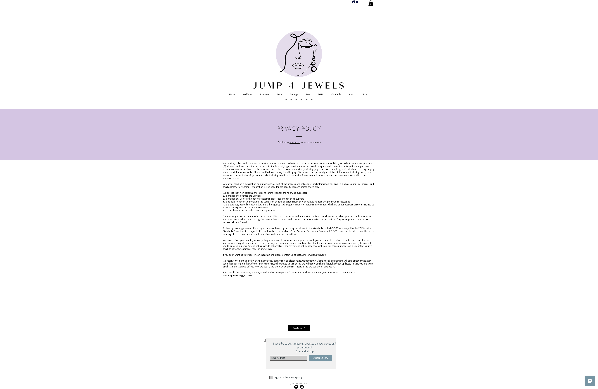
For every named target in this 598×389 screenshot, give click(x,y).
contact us (295, 142)
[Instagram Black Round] (302, 387)
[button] (370, 3)
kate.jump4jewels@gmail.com (311, 254)
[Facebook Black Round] (296, 387)
